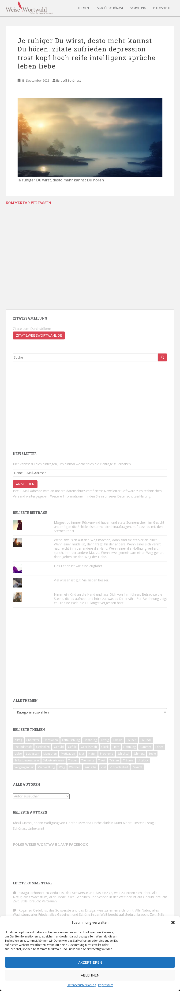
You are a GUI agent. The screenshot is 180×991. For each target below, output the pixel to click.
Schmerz (139, 754)
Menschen (50, 754)
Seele (152, 754)
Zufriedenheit (119, 767)
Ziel (103, 767)
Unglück (143, 760)
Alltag (18, 740)
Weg (62, 767)
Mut (81, 754)
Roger (23, 910)
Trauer (72, 760)
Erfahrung (90, 740)
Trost (101, 760)
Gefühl (72, 747)
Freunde (146, 740)
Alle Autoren (26, 784)
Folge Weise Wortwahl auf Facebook (50, 844)
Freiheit (131, 740)
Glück (105, 747)
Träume (128, 760)
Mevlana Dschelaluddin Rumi (100, 823)
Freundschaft (23, 747)
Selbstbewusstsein (27, 760)
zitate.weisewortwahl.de (39, 335)
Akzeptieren (90, 962)
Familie (117, 740)
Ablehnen (90, 975)
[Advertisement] (52, 406)
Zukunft (137, 767)
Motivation (68, 754)
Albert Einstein (133, 823)
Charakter (32, 740)
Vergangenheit (24, 767)
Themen (83, 8)
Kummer (145, 747)
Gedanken (43, 747)
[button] (173, 922)
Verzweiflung (46, 767)
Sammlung (138, 8)
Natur (92, 754)
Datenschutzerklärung (81, 985)
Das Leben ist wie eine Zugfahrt (78, 566)
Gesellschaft (89, 747)
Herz (116, 747)
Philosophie (162, 8)
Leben (159, 747)
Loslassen (32, 754)
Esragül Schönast (109, 8)
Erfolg (105, 740)
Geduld (59, 747)
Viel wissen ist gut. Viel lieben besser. (82, 580)
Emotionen (51, 740)
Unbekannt (36, 828)
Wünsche (91, 767)
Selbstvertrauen (53, 760)
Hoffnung (129, 747)
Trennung (87, 760)
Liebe (18, 754)
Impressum (105, 985)
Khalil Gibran (22, 823)
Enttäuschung (71, 740)
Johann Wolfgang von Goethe (55, 823)
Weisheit (74, 767)
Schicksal (123, 754)
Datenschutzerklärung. (134, 496)
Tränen (114, 760)
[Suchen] (162, 357)
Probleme (106, 754)
